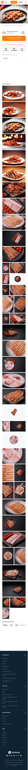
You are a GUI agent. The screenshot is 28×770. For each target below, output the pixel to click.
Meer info (6, 57)
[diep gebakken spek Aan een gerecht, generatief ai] (13, 92)
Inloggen (21, 2)
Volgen (23, 33)
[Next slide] (22, 750)
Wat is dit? (15, 54)
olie (11, 749)
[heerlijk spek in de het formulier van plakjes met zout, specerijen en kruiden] (13, 205)
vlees (16, 749)
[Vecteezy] (2, 2)
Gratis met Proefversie (14, 38)
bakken (5, 749)
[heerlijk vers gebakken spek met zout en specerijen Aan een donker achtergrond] (13, 189)
